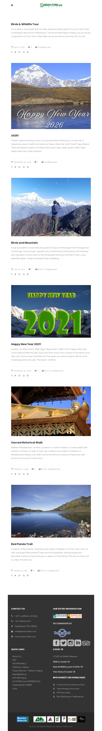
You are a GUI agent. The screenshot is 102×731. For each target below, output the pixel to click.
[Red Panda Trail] (51, 511)
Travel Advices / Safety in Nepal (27, 671)
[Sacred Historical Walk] (51, 411)
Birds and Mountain (24, 243)
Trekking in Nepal (20, 667)
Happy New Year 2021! (26, 344)
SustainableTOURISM (22, 685)
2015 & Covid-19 (61, 661)
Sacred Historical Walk (27, 442)
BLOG (40, 269)
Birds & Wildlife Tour (25, 24)
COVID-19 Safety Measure (65, 656)
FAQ (14, 660)
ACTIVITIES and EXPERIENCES (26, 681)
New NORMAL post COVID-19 (68, 666)
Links (14, 688)
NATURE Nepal (19, 678)
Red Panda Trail (22, 544)
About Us (16, 656)
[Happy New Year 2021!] (51, 311)
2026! (15, 135)
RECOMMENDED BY (62, 623)
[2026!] (51, 96)
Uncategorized (44, 47)
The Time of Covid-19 (64, 671)
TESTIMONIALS (19, 663)
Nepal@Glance (19, 674)
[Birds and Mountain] (51, 207)
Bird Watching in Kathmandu (70, 696)
